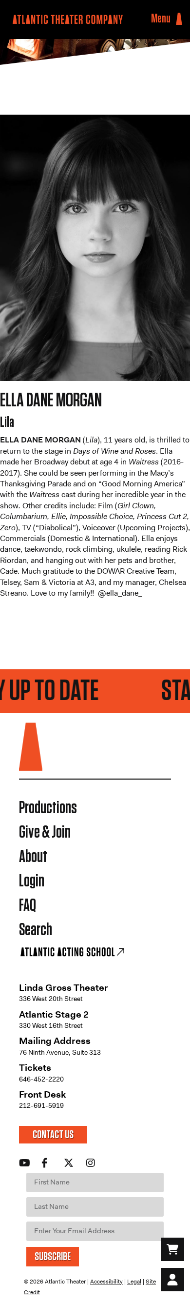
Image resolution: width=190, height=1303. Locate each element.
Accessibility (106, 1281)
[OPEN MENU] (179, 19)
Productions (48, 808)
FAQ (27, 905)
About (33, 856)
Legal (134, 1281)
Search (35, 930)
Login (31, 881)
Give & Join (45, 832)
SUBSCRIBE (53, 1257)
